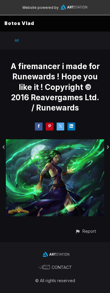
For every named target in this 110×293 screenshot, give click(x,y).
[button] (85, 231)
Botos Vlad (19, 23)
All (17, 40)
